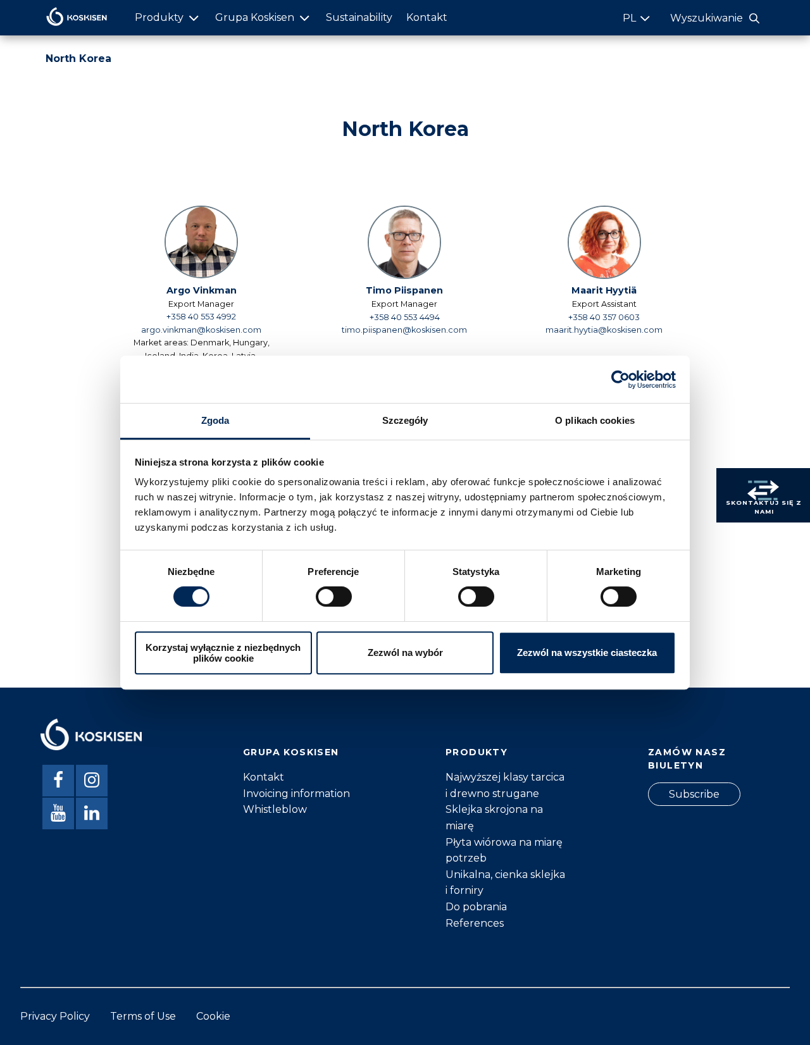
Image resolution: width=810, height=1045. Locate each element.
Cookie (213, 1016)
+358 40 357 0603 (604, 317)
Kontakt (426, 17)
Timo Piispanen (404, 290)
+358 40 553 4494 (405, 317)
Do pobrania (476, 907)
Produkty (159, 17)
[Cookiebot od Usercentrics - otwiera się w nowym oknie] (620, 379)
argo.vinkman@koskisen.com (201, 330)
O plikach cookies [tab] (595, 420)
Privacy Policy (55, 1016)
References (475, 923)
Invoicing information (296, 794)
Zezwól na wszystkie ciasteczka (587, 653)
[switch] (334, 596)
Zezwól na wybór (405, 653)
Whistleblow (275, 809)
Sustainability (359, 17)
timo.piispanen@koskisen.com (404, 330)
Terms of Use (143, 1016)
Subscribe (694, 794)
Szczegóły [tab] (405, 420)
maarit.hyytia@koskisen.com (604, 330)
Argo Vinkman (201, 290)
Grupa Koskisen (254, 17)
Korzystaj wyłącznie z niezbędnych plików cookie (223, 653)
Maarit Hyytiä (604, 290)
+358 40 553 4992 (201, 316)
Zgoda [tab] (215, 420)
